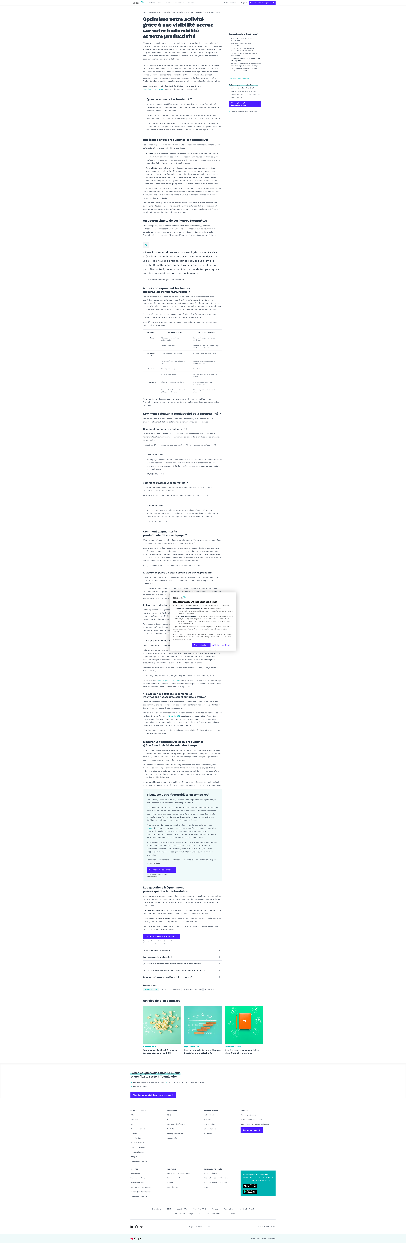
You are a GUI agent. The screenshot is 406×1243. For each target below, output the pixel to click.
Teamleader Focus (137, 1173)
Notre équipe (209, 1124)
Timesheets (231, 1214)
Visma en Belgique (269, 1238)
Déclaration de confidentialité (216, 1178)
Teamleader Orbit (137, 1178)
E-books (170, 1120)
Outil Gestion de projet (183, 1214)
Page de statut (173, 1187)
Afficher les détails (221, 645)
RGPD (206, 1187)
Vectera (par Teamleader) (140, 1192)
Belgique (244, 3)
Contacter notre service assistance (255, 1124)
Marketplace (172, 1129)
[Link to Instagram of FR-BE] (136, 1226)
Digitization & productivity (170, 989)
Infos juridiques (210, 1173)
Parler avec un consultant (251, 1120)
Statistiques (135, 1133)
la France (187, 639)
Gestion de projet (151, 989)
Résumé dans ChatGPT (241, 78)
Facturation (228, 1209)
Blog (144, 12)
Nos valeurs (208, 1120)
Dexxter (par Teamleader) (140, 1187)
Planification (135, 1138)
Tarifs (160, 3)
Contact (191, 3)
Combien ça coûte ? (138, 1161)
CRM (132, 1115)
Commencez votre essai (160, 870)
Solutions (151, 3)
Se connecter (231, 3)
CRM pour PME (199, 1209)
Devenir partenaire (248, 1115)
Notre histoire (209, 1115)
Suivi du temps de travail (210, 1214)
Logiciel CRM (182, 1209)
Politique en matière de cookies (217, 1182)
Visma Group (256, 1238)
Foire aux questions (175, 1178)
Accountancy (209, 989)
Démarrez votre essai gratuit (260, 3)
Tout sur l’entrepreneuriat (175, 3)
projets (150, 828)
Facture (215, 1209)
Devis (132, 1124)
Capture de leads (137, 1143)
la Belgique (177, 639)
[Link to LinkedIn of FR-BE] (131, 1226)
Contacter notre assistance (178, 1173)
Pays (191, 1227)
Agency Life (172, 1138)
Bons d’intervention (138, 1147)
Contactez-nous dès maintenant (160, 936)
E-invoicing (156, 1209)
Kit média (208, 1133)
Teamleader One (137, 1182)
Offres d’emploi (210, 1129)
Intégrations (135, 1157)
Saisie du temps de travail (192, 989)
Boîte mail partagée (138, 1152)
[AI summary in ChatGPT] (141, 1226)
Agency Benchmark (175, 1133)
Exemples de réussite (176, 1124)
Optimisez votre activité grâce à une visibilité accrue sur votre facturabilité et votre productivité (184, 12)
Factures (134, 1120)
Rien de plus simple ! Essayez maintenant (239, 104)
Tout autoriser (201, 645)
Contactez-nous (250, 1130)
